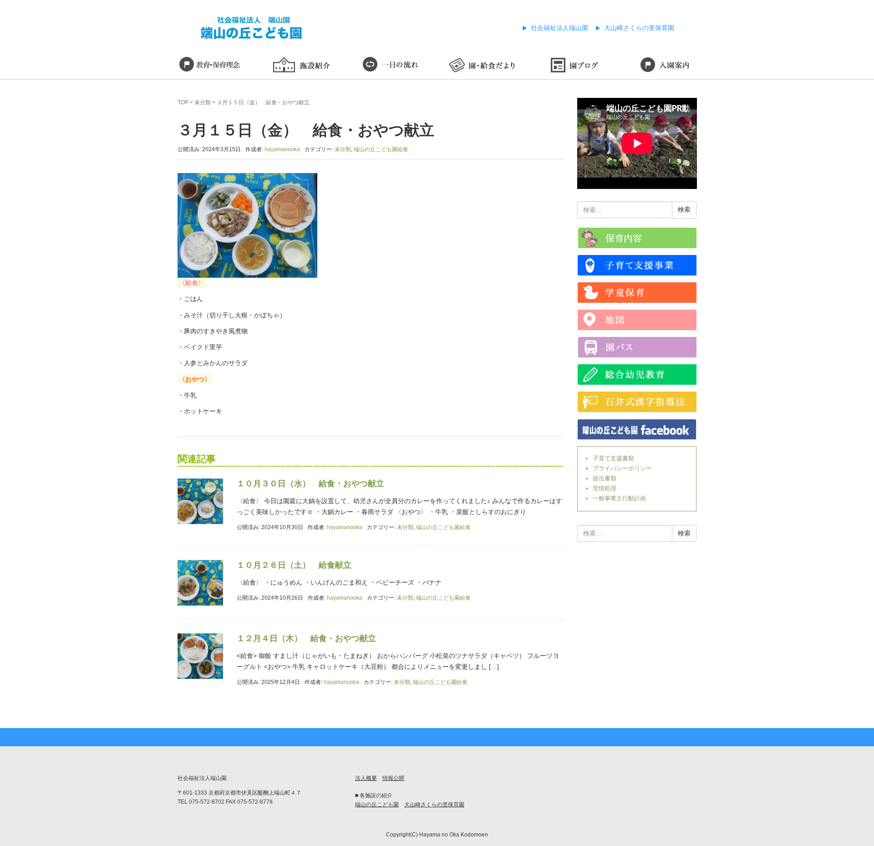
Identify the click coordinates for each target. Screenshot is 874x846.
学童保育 (637, 292)
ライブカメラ (637, 238)
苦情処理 (604, 488)
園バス (637, 347)
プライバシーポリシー (622, 468)
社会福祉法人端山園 (559, 27)
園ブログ (573, 66)
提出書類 (604, 478)
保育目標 (209, 66)
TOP (183, 102)
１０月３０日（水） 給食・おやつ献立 (310, 483)
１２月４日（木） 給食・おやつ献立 (306, 638)
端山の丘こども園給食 (381, 149)
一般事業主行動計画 (619, 498)
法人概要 (366, 778)
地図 (637, 320)
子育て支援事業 (637, 265)
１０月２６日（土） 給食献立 (294, 565)
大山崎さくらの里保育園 (639, 27)
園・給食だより (482, 66)
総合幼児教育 (637, 374)
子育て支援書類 (613, 458)
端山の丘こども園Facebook (637, 429)
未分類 (202, 102)
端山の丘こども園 (377, 804)
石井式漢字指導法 (637, 402)
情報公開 (393, 778)
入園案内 (664, 66)
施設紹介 (300, 66)
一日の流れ (391, 66)
